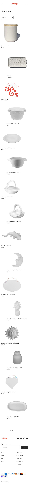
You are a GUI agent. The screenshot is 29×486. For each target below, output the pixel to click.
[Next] (20, 430)
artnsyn (6, 481)
